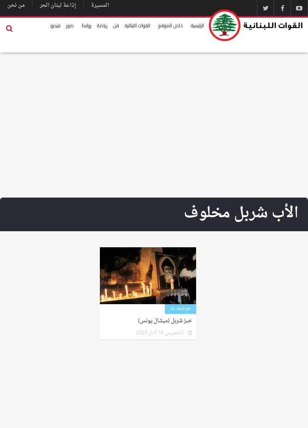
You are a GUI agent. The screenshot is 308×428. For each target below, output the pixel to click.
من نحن (16, 5)
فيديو (56, 25)
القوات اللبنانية (137, 25)
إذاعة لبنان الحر (58, 5)
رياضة (102, 25)
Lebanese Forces (256, 25)
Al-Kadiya (180, 309)
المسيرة (100, 5)
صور (70, 25)
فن (116, 25)
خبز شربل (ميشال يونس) (165, 321)
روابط (86, 25)
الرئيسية (197, 25)
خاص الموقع (170, 25)
